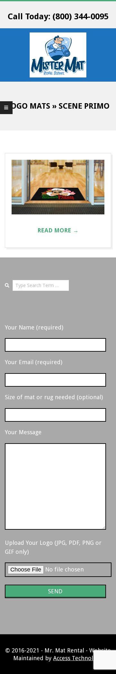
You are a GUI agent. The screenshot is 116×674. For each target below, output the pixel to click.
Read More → (58, 230)
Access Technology (78, 658)
